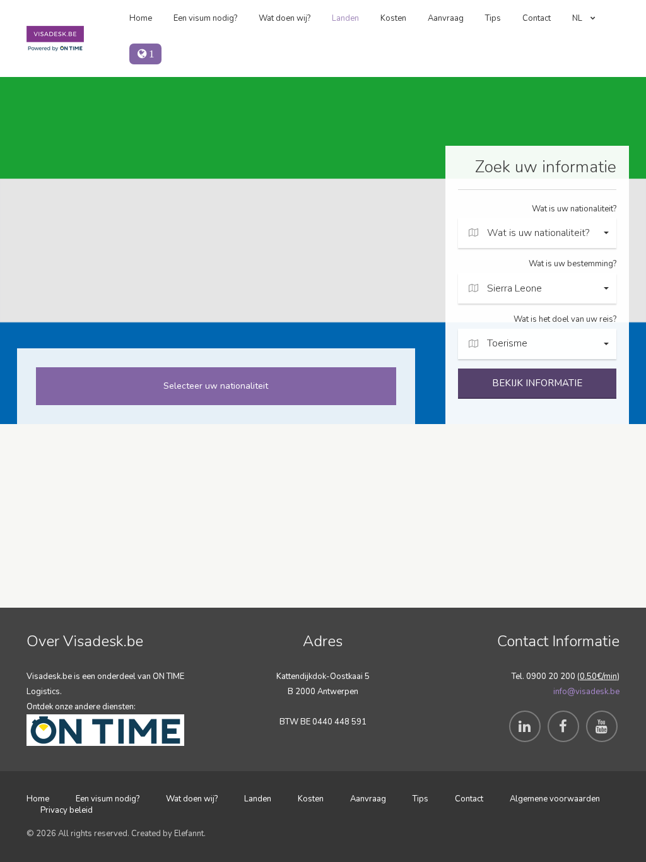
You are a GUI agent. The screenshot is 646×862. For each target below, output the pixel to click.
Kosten (393, 18)
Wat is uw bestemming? (572, 263)
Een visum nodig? (205, 18)
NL (578, 18)
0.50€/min (598, 676)
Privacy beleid (66, 810)
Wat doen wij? (284, 18)
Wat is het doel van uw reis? (565, 319)
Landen (345, 18)
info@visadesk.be (586, 691)
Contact (536, 18)
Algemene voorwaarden (555, 799)
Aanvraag (446, 18)
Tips (493, 18)
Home (140, 18)
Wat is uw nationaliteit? (574, 209)
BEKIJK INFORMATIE (537, 383)
